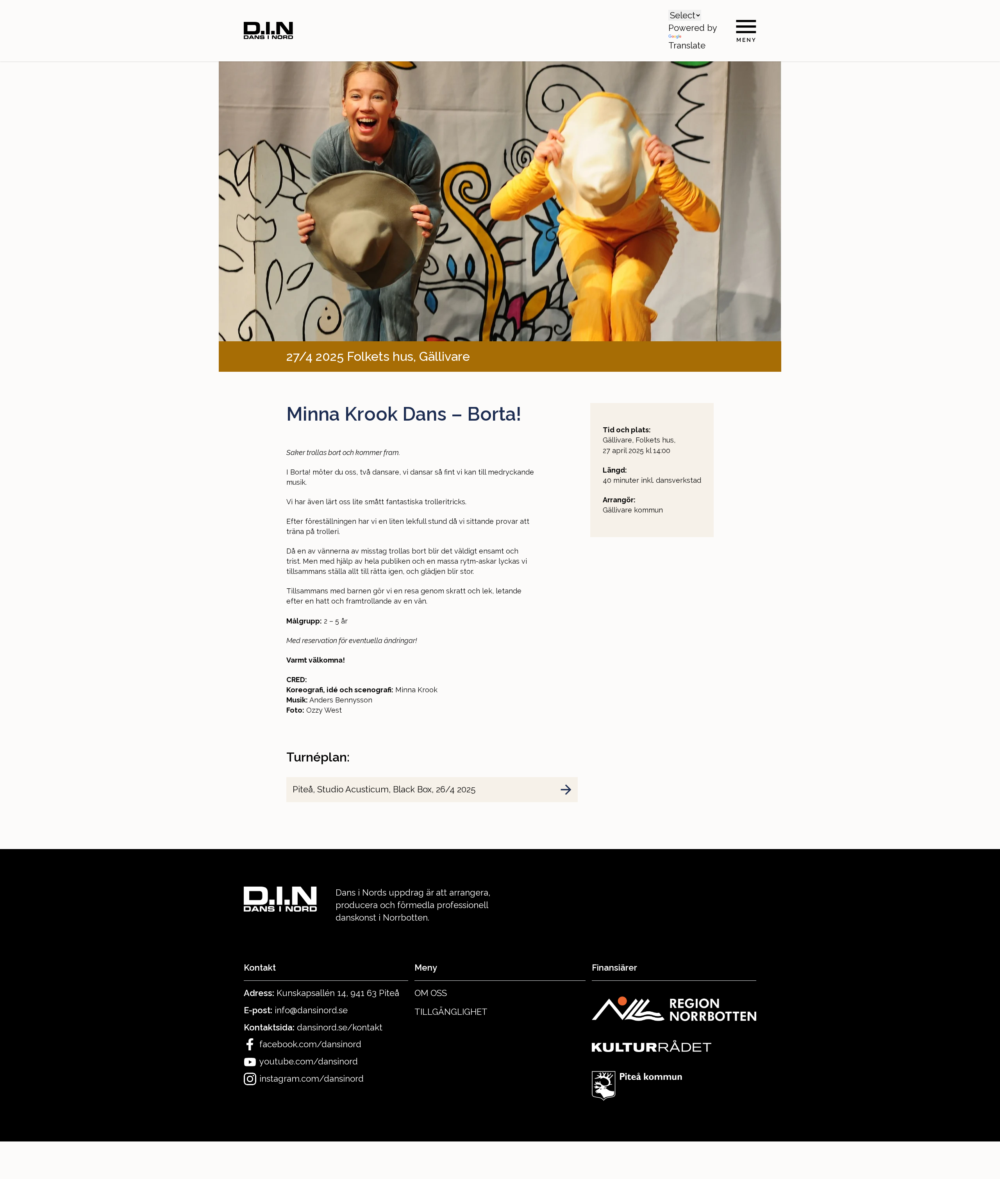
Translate (686, 45)
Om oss (430, 993)
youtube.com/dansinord (308, 1061)
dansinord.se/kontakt (339, 1027)
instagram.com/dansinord (311, 1078)
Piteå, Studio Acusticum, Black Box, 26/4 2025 (384, 789)
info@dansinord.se (311, 1010)
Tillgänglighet (451, 1012)
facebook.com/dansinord (310, 1044)
